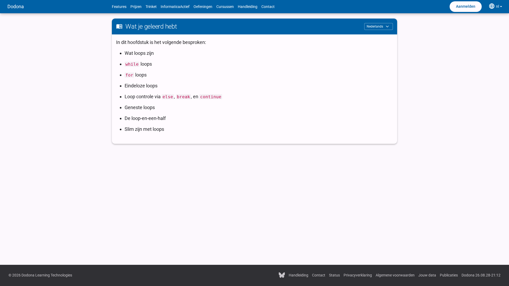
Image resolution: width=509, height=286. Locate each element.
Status (334, 275)
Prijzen (136, 7)
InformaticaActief (175, 7)
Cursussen (225, 7)
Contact (268, 7)
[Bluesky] (282, 274)
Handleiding (247, 7)
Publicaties (449, 275)
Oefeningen (203, 7)
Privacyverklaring (358, 275)
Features (119, 7)
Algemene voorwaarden (395, 275)
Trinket (151, 7)
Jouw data (427, 275)
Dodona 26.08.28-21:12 (481, 275)
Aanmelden (465, 6)
